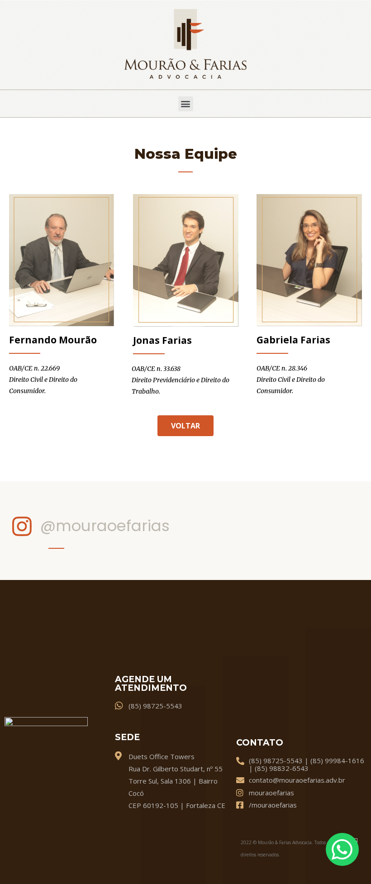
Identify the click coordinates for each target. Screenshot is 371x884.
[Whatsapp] (342, 849)
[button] (185, 103)
